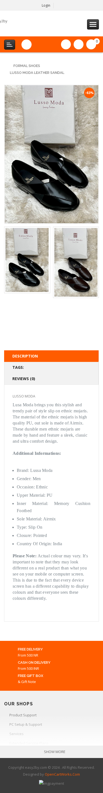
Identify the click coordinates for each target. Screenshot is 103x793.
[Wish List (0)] (66, 44)
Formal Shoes (26, 66)
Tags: (18, 367)
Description (25, 356)
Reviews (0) (23, 378)
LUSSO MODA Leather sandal (37, 73)
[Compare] (78, 44)
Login (46, 5)
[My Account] (60, 5)
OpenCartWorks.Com (62, 774)
